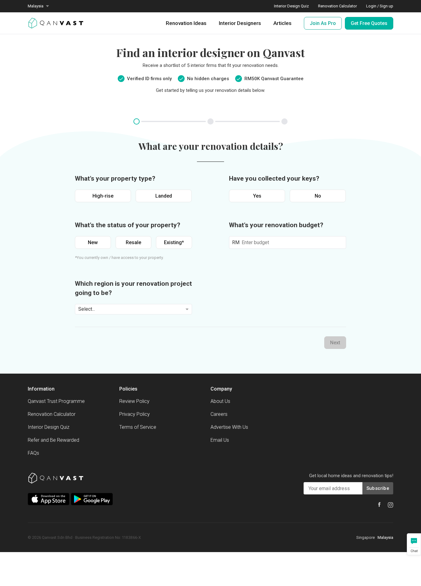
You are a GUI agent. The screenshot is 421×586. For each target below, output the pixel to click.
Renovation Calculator (337, 6)
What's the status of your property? (127, 225)
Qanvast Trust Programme (56, 401)
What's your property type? (115, 178)
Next (335, 343)
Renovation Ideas (186, 23)
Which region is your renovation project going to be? (133, 288)
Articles (282, 23)
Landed (163, 196)
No (318, 196)
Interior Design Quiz (291, 6)
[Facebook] (379, 504)
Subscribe (377, 488)
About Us (220, 401)
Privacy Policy (134, 414)
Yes (257, 196)
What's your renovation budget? (276, 225)
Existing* (174, 242)
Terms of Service (137, 427)
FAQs (33, 453)
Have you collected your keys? (274, 178)
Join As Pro (323, 23)
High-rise (102, 196)
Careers (219, 414)
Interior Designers (240, 23)
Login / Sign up (379, 6)
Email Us (220, 440)
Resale (133, 242)
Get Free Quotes (369, 23)
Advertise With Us (229, 427)
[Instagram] (390, 505)
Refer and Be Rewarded (53, 440)
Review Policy (134, 401)
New (93, 242)
